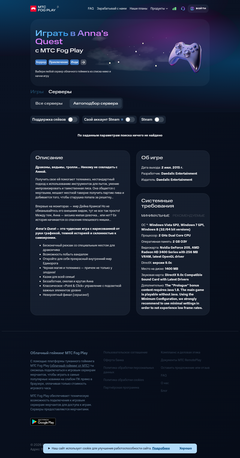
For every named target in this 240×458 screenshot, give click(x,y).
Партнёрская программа (121, 387)
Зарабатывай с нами (112, 8)
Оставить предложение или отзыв (185, 368)
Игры (37, 92)
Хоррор (41, 62)
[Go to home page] (58, 8)
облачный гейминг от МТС (69, 366)
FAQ (91, 8)
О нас (165, 383)
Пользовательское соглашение (126, 352)
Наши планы (138, 8)
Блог (164, 391)
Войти (201, 8)
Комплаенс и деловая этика (180, 352)
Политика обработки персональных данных (129, 370)
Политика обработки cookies (124, 380)
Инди (74, 62)
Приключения (58, 62)
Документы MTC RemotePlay (181, 360)
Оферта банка (114, 360)
